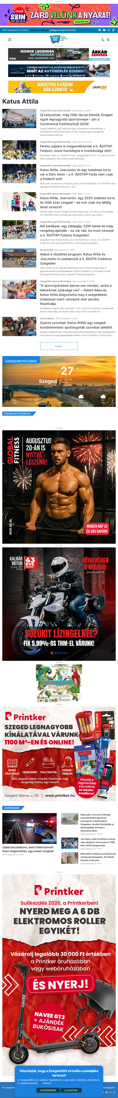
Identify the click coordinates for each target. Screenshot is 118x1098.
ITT (40, 1083)
